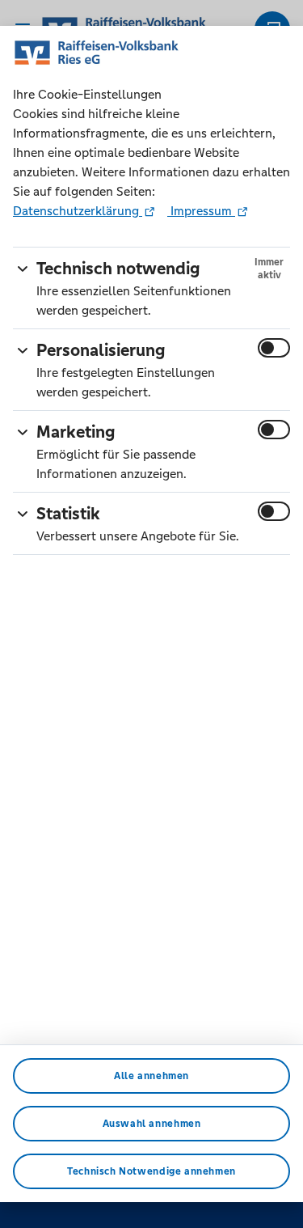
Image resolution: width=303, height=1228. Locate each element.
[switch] (274, 348)
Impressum (201, 210)
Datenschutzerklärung (77, 210)
